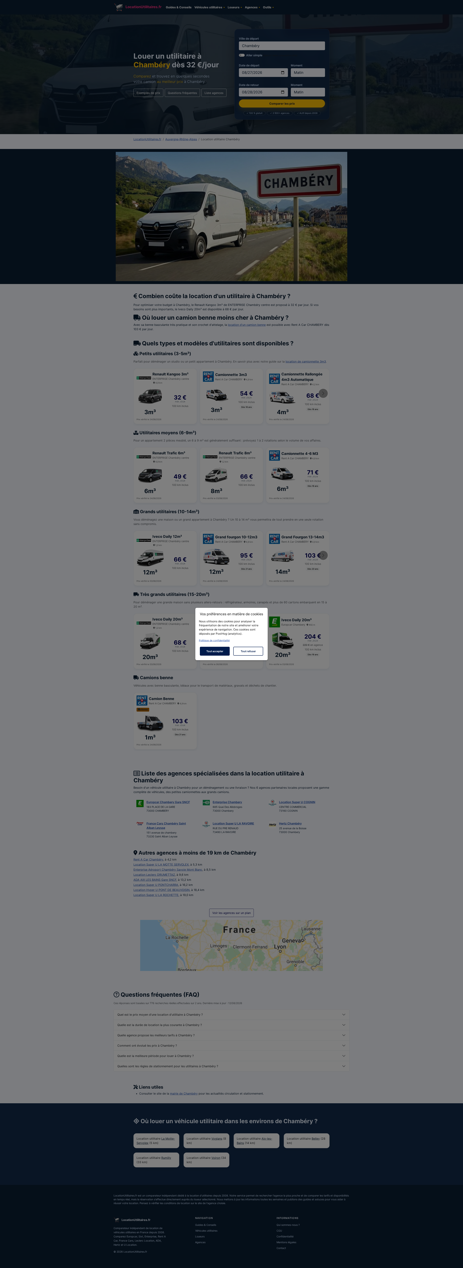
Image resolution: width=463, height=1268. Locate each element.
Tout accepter (214, 651)
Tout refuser (248, 651)
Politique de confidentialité (214, 640)
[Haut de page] (456, 1261)
